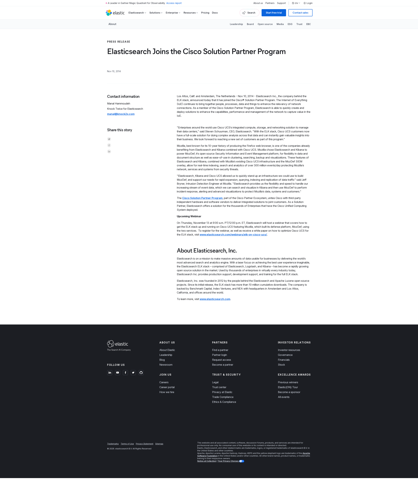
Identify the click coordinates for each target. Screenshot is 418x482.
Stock (281, 364)
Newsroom (165, 364)
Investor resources (289, 350)
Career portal (167, 387)
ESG (290, 24)
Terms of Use (127, 443)
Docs (215, 12)
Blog (162, 359)
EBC (308, 24)
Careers (164, 382)
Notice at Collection (206, 461)
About (112, 24)
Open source (265, 24)
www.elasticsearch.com (215, 299)
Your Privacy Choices (228, 461)
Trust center (219, 387)
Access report (174, 3)
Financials (284, 359)
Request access (221, 359)
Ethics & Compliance (224, 401)
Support (281, 3)
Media (280, 24)
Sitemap (159, 443)
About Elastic (167, 350)
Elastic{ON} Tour (288, 387)
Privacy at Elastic (222, 392)
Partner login (219, 354)
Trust (299, 24)
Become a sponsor (289, 392)
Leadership (236, 24)
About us (258, 3)
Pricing (205, 12)
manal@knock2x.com (121, 114)
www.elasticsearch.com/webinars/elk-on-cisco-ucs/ (233, 234)
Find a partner (220, 350)
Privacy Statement (144, 443)
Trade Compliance (222, 397)
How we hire (166, 392)
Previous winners (288, 382)
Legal (215, 382)
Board (250, 24)
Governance (285, 354)
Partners (269, 3)
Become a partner (222, 364)
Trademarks (113, 443)
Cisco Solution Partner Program (202, 198)
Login (310, 3)
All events (283, 397)
